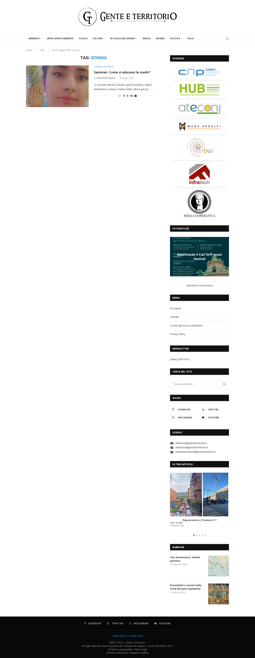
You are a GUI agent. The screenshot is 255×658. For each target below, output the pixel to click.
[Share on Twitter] (127, 95)
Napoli (147, 38)
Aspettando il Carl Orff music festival (199, 256)
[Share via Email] (135, 95)
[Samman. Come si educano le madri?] (57, 86)
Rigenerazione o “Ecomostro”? (199, 520)
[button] (173, 256)
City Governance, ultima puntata (185, 559)
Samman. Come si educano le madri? (122, 72)
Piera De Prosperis (106, 78)
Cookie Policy (119, 635)
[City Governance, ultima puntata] (218, 566)
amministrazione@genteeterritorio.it (195, 451)
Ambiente (34, 38)
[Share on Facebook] (124, 95)
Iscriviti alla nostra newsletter (186, 325)
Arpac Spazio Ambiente (60, 38)
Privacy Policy (177, 334)
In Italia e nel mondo (122, 38)
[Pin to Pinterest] (131, 95)
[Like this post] (119, 95)
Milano (160, 38)
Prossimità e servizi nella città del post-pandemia (185, 587)
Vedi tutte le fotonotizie (199, 285)
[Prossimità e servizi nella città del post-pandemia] (218, 594)
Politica (175, 38)
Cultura (98, 38)
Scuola (83, 38)
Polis (190, 38)
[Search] (227, 39)
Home (29, 50)
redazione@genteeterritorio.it (191, 447)
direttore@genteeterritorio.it (191, 443)
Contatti (174, 316)
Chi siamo (175, 308)
